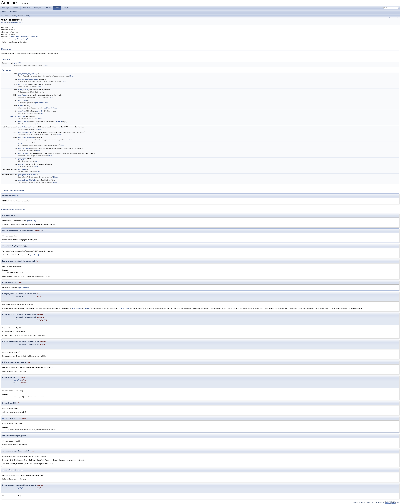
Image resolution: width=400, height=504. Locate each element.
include (14, 15)
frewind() (88, 308)
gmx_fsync (22, 159)
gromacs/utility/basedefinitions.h (23, 36)
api (2, 15)
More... (46, 65)
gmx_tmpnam (23, 143)
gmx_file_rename (24, 148)
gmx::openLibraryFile (25, 132)
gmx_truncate (23, 121)
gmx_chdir (22, 164)
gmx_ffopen (22, 95)
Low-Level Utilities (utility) (15, 22)
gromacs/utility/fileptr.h (20, 39)
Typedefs (391, 18)
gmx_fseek (22, 111)
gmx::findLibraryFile (25, 127)
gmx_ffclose (22, 100)
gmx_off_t (17, 63)
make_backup (23, 90)
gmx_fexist (22, 84)
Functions (397, 18)
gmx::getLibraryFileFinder (27, 175)
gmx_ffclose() (77, 308)
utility (27, 15)
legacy (7, 15)
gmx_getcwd (22, 169)
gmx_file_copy (23, 153)
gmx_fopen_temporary (26, 137)
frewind (21, 106)
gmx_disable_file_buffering (27, 74)
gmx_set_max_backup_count (28, 79)
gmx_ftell (21, 116)
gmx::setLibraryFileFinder (27, 180)
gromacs (20, 15)
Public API (4, 22)
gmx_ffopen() (39, 102)
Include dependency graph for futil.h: (14, 42)
